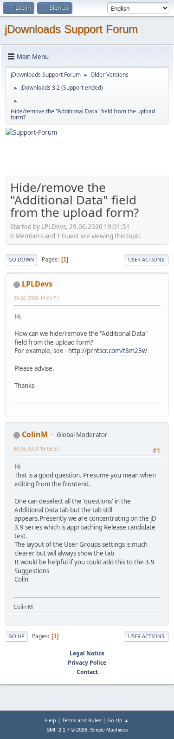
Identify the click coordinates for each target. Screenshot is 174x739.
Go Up (16, 636)
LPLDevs (37, 284)
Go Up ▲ (118, 720)
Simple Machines (109, 729)
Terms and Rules (81, 720)
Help (50, 720)
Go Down (21, 259)
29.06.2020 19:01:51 (36, 297)
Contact (87, 672)
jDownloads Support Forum (71, 29)
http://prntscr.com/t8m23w (107, 351)
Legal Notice (87, 653)
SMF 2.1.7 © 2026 (66, 729)
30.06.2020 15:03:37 (36, 448)
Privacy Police (87, 663)
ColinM (35, 434)
